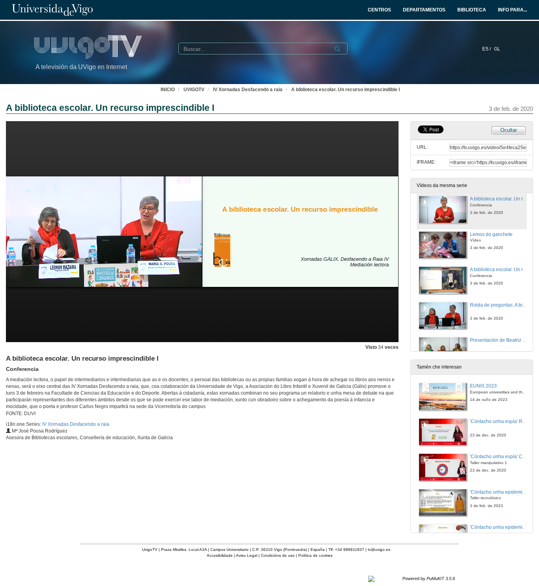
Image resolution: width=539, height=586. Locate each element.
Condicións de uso (278, 555)
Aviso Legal (246, 555)
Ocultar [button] (508, 130)
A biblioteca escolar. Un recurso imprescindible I (345, 89)
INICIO (168, 89)
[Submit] (337, 48)
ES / (487, 49)
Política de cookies (315, 555)
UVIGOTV (193, 89)
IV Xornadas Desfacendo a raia (248, 89)
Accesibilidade (220, 555)
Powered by (428, 578)
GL (497, 49)
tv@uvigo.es (379, 549)
